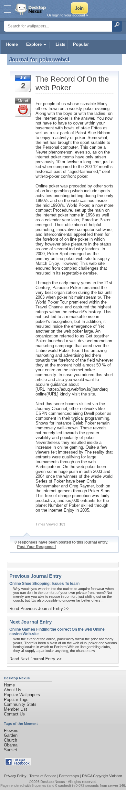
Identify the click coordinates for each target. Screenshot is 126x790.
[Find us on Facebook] (18, 764)
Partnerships (69, 776)
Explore (34, 44)
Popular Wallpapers (22, 694)
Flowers (11, 730)
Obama (10, 745)
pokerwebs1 (54, 59)
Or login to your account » (67, 15)
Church (10, 740)
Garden (10, 735)
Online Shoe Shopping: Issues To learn (44, 583)
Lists (60, 44)
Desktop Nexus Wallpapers (31, 9)
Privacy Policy (15, 776)
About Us (12, 689)
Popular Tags (16, 699)
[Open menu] (7, 9)
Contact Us (14, 714)
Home (12, 44)
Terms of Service (42, 776)
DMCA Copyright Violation (102, 776)
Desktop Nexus (52, 782)
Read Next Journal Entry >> (35, 658)
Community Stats (20, 704)
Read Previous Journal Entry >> (39, 608)
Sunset (10, 749)
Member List (15, 709)
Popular (81, 44)
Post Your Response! (36, 547)
